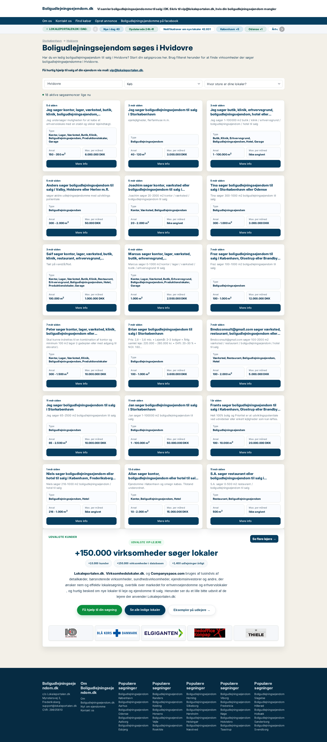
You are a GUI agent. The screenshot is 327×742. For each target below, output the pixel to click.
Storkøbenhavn (52, 40)
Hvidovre (72, 40)
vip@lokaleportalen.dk (126, 70)
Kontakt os (64, 21)
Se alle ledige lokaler (145, 609)
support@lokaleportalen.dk (59, 705)
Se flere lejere (264, 539)
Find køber (83, 21)
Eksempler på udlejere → (192, 610)
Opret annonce (106, 21)
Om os (47, 21)
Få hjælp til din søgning (99, 609)
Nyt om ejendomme (93, 706)
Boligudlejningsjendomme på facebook (149, 21)
